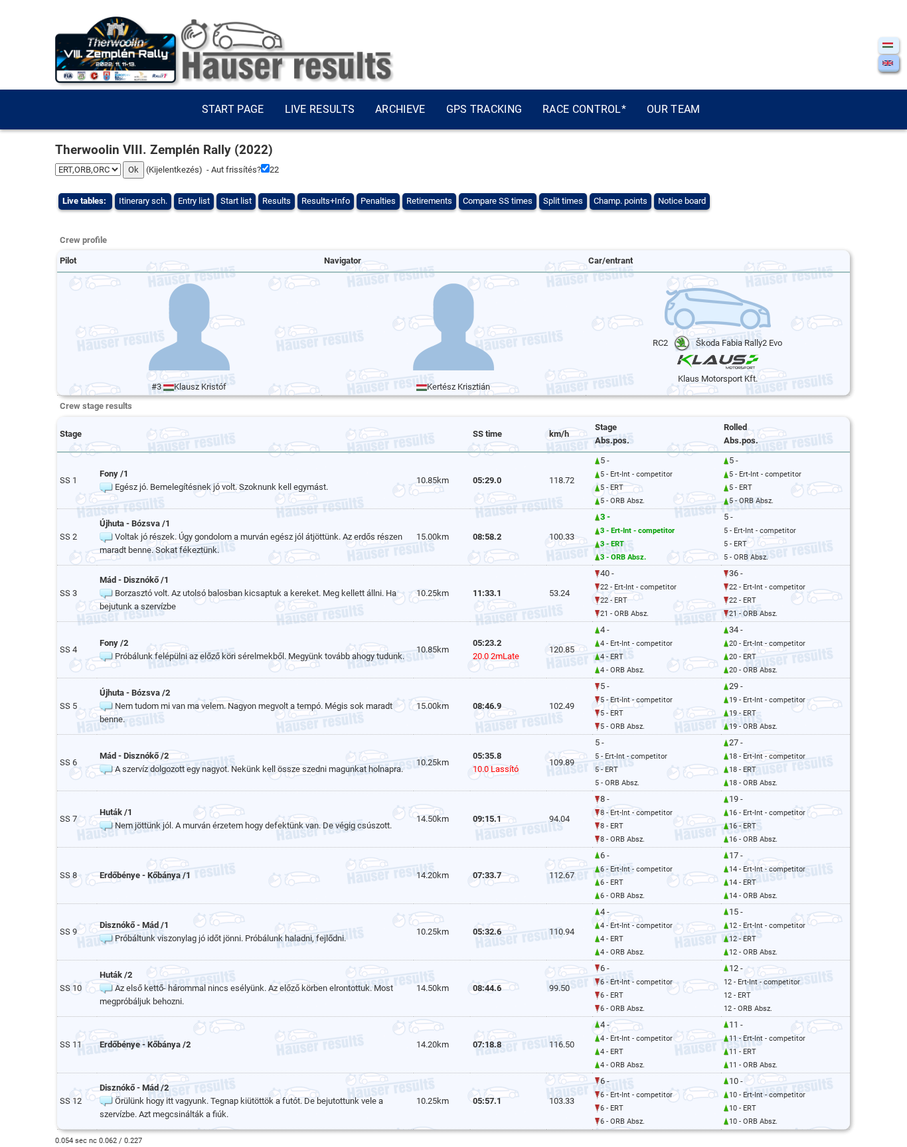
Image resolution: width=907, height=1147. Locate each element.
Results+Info (325, 201)
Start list (236, 201)
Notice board (682, 201)
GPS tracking (484, 109)
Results (276, 201)
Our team (673, 109)
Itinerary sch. (143, 201)
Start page (233, 109)
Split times (563, 201)
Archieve (400, 109)
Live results (320, 109)
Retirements (429, 201)
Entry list (194, 201)
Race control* (584, 109)
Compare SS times (498, 201)
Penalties (378, 201)
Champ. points (620, 201)
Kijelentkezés (174, 170)
